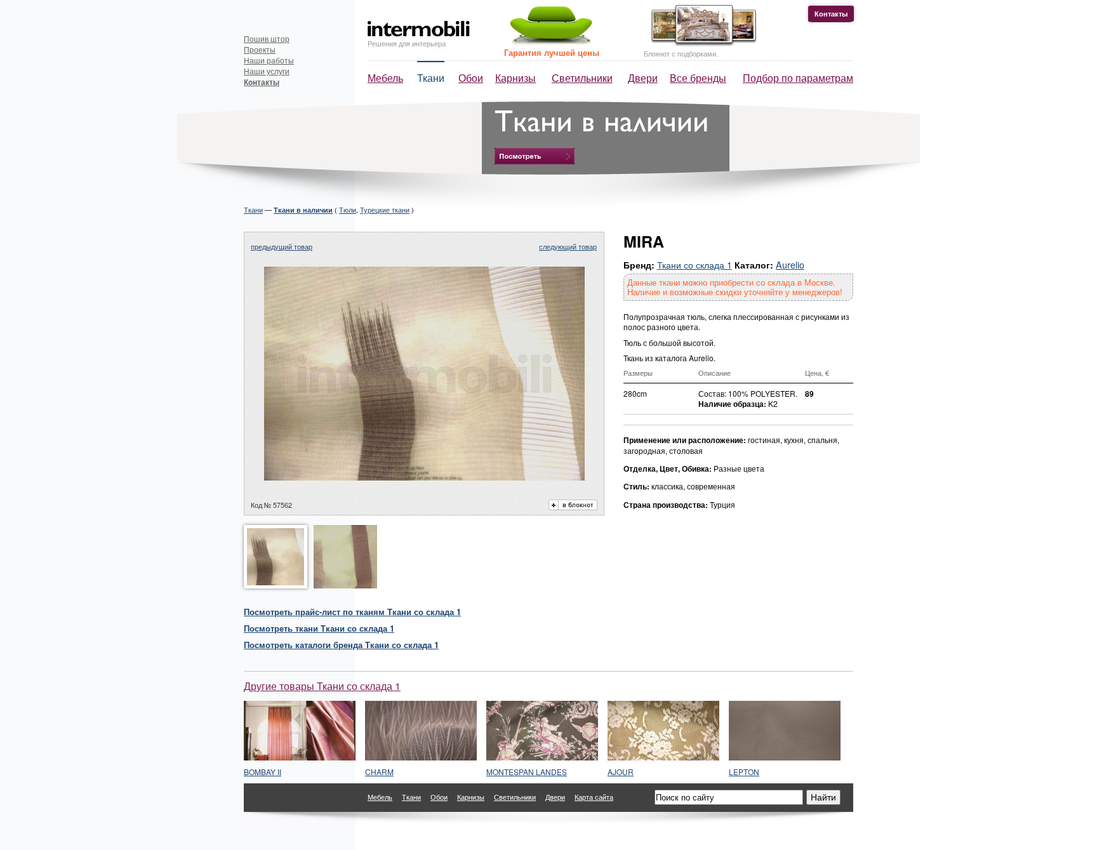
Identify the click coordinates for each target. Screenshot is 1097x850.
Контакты (831, 13)
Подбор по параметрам (798, 77)
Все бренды (698, 77)
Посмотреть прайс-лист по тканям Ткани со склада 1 (352, 612)
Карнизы (515, 77)
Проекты (260, 49)
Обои (470, 77)
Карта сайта (594, 797)
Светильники (582, 77)
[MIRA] (424, 476)
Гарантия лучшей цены (551, 52)
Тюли (347, 209)
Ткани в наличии (303, 210)
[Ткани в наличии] (535, 156)
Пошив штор (266, 38)
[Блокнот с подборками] (700, 43)
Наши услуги (266, 70)
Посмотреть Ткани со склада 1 (319, 628)
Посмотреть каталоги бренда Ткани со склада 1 (341, 645)
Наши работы (269, 60)
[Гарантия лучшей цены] (549, 43)
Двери (643, 77)
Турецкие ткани (384, 209)
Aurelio (790, 264)
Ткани (430, 77)
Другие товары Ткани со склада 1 (322, 686)
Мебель (385, 77)
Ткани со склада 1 (694, 264)
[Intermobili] (419, 29)
